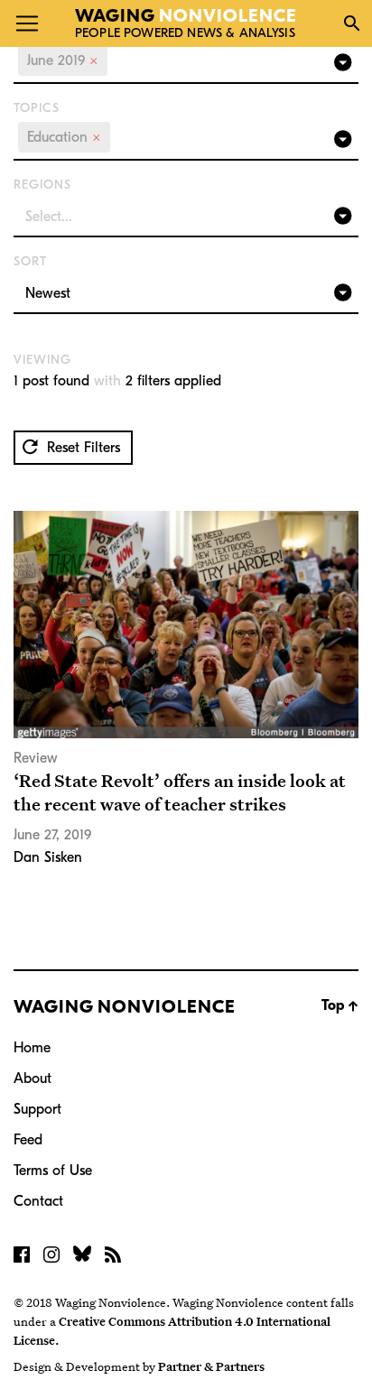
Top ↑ (339, 1005)
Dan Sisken (48, 857)
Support (37, 1109)
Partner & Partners (211, 1366)
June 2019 (62, 60)
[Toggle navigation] (27, 23)
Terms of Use (53, 1170)
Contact (38, 1201)
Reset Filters (81, 448)
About (32, 1078)
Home (32, 1048)
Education (64, 137)
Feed (28, 1140)
